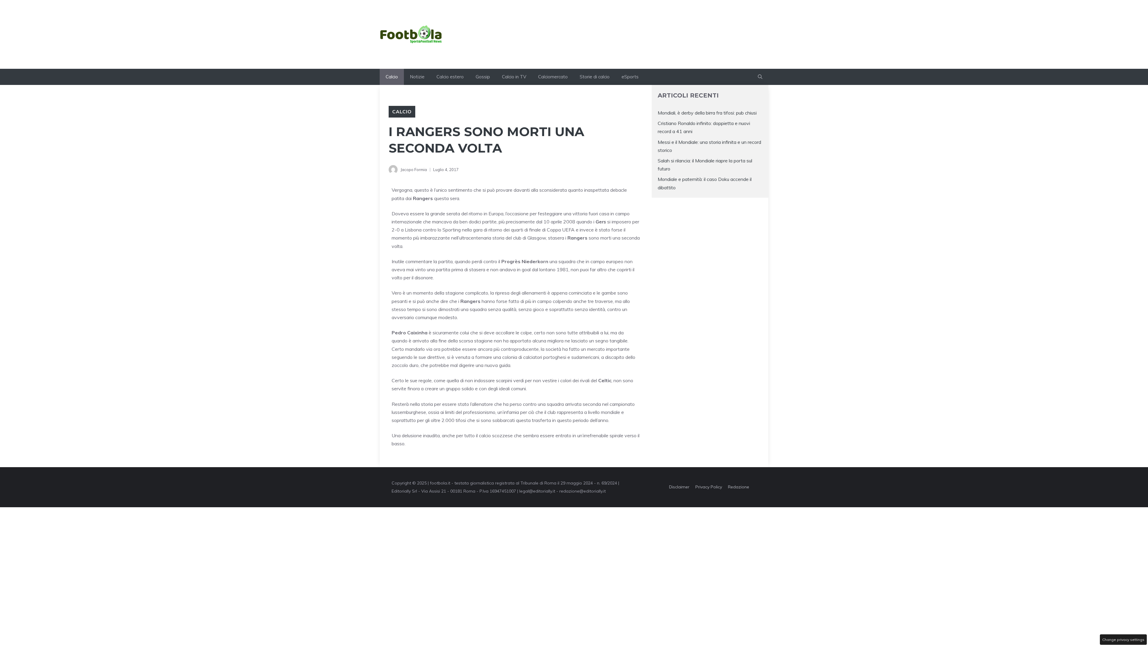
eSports (630, 77)
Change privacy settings (1123, 639)
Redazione (738, 487)
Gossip (483, 77)
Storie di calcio (595, 77)
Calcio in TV (514, 77)
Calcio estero (450, 77)
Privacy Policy (708, 487)
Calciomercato (553, 77)
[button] (760, 77)
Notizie (417, 77)
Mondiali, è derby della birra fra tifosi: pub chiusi (707, 113)
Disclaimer (679, 487)
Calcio (392, 77)
